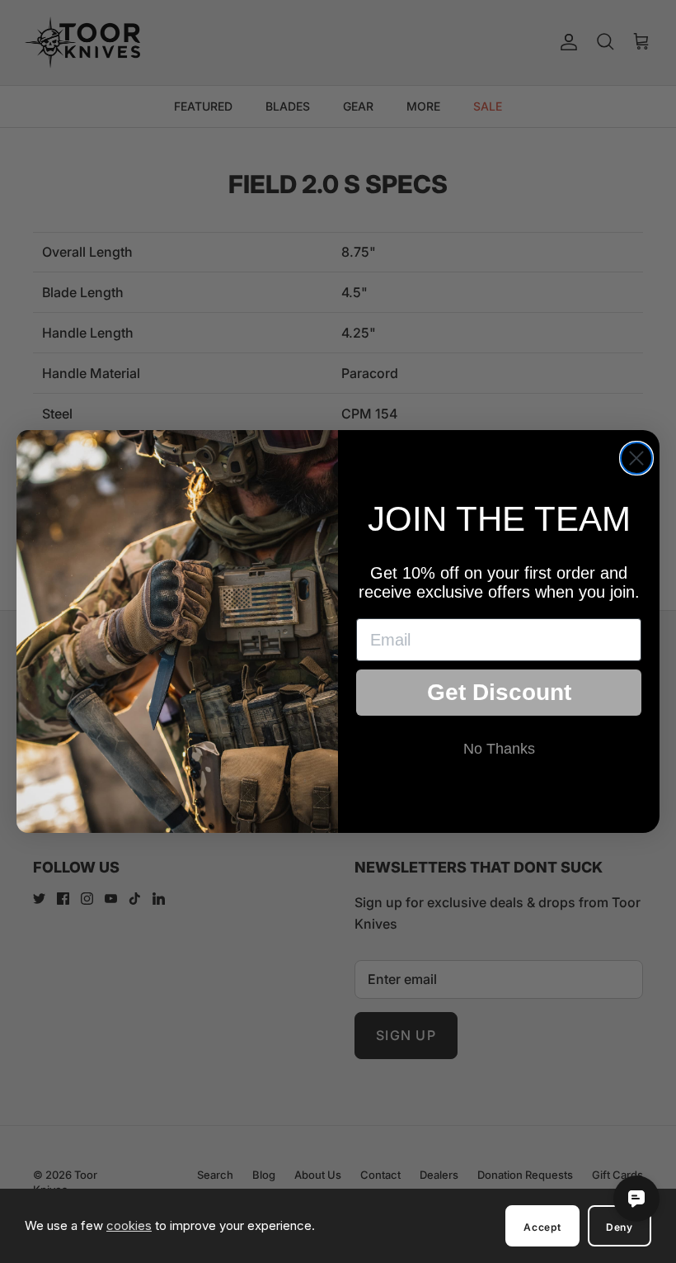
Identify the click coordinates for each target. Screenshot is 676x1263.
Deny (619, 1227)
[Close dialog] (636, 458)
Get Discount (499, 692)
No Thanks (499, 748)
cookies (129, 1225)
